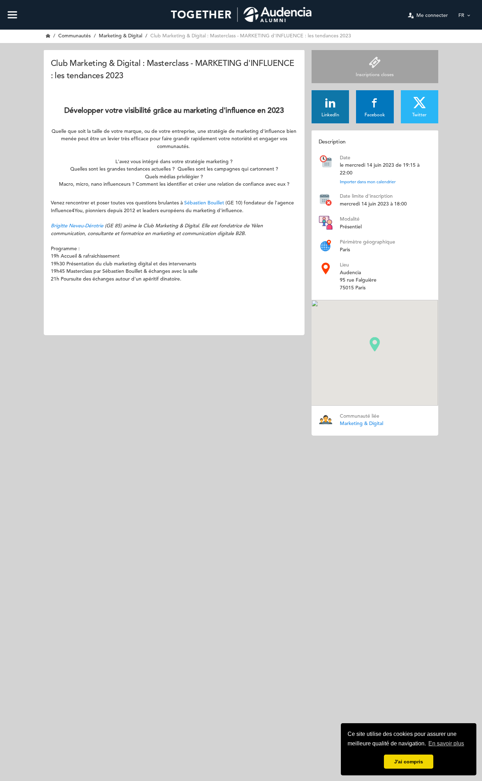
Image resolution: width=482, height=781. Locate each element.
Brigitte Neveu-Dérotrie (77, 225)
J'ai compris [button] (408, 761)
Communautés (74, 35)
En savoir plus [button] (446, 743)
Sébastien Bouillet (204, 203)
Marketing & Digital (120, 35)
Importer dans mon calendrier (368, 182)
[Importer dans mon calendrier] (326, 161)
